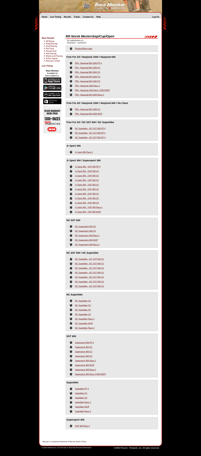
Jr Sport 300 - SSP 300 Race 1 (89, 207)
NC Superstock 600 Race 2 (87, 244)
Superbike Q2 (81, 398)
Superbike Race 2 (83, 411)
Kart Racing (51, 53)
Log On (155, 17)
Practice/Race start (83, 48)
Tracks (77, 17)
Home (44, 17)
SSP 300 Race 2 (82, 426)
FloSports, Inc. (135, 448)
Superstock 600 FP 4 (84, 342)
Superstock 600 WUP (84, 365)
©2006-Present (120, 448)
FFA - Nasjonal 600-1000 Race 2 (89, 95)
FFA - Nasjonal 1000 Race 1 (87, 86)
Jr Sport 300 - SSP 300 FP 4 (87, 167)
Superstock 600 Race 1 (85, 360)
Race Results (48, 38)
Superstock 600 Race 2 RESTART (90, 374)
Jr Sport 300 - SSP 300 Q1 (87, 171)
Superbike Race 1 (83, 402)
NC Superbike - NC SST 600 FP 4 (90, 128)
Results (67, 17)
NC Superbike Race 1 (84, 319)
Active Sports (52, 58)
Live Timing (55, 17)
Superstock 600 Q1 (83, 347)
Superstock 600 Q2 (83, 356)
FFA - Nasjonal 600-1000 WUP (88, 114)
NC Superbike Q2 (83, 301)
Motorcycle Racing (54, 56)
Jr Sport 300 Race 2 (84, 152)
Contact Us (88, 17)
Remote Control (53, 61)
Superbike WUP (82, 407)
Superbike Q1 (81, 393)
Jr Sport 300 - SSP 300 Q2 (87, 203)
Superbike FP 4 (82, 389)
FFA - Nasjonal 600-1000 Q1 (87, 68)
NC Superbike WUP (84, 323)
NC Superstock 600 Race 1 (87, 235)
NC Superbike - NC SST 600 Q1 (89, 259)
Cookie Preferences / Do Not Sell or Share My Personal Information (66, 448)
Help (98, 17)
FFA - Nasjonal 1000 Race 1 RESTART (92, 90)
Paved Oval (51, 51)
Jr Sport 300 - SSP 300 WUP (88, 212)
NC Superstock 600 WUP (86, 240)
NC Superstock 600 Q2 (85, 226)
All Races (50, 41)
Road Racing (51, 43)
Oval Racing (51, 46)
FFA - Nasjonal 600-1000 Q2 (87, 81)
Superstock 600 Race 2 (85, 370)
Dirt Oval (50, 48)
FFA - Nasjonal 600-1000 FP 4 (88, 63)
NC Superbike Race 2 (84, 328)
